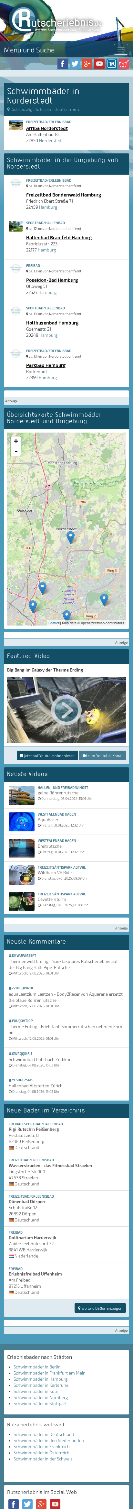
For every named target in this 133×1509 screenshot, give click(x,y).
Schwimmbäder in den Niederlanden (49, 1440)
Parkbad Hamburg (46, 365)
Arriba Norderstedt (47, 128)
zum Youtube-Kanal (104, 755)
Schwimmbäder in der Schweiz (43, 1458)
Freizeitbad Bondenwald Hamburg (63, 194)
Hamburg (48, 207)
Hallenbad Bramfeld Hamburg (59, 237)
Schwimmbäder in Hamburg (40, 1379)
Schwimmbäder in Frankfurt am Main (50, 1373)
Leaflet (53, 622)
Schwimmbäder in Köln (36, 1391)
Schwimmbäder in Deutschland (44, 1434)
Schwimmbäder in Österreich (41, 1452)
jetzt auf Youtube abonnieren (49, 755)
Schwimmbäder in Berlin (37, 1366)
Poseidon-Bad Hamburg (52, 280)
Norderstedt (51, 140)
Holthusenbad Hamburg (52, 322)
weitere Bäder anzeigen (101, 1308)
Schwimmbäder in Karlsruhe (41, 1385)
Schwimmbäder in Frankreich (42, 1446)
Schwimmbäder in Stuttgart (40, 1403)
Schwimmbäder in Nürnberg (41, 1397)
